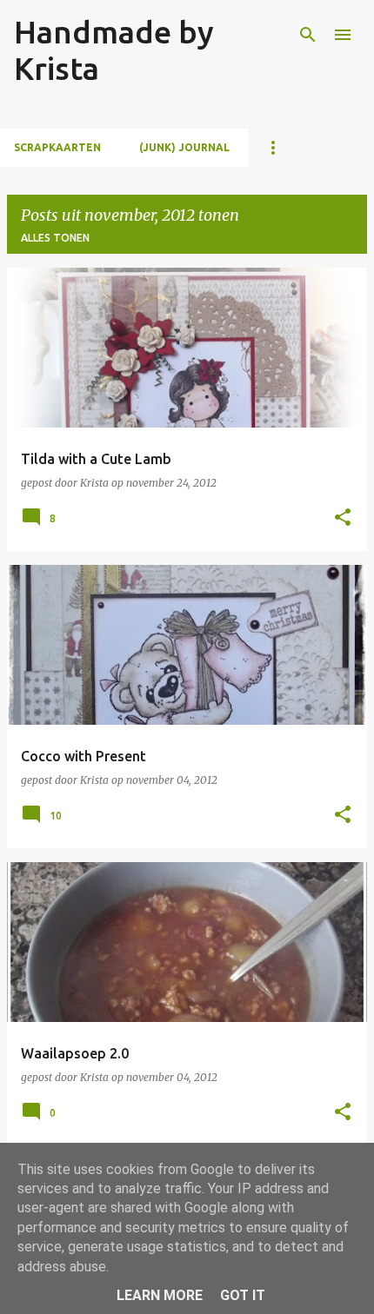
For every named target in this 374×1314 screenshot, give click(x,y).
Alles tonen (55, 237)
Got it (242, 1295)
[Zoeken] (307, 35)
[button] (342, 518)
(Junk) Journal (184, 147)
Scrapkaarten (57, 147)
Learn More (160, 1295)
